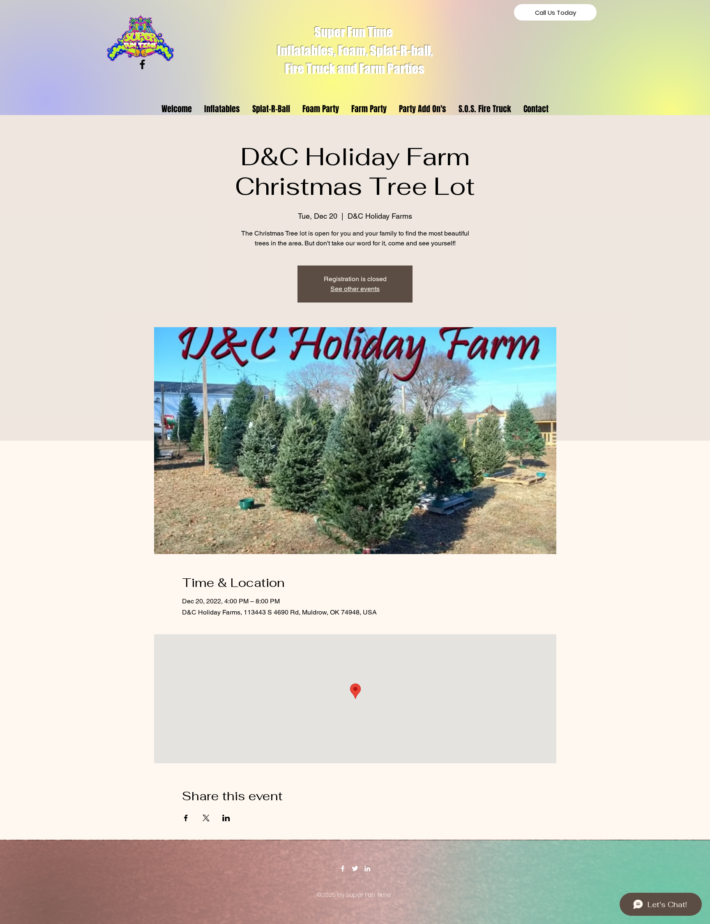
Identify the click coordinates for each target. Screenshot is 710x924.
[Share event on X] (206, 818)
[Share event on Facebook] (186, 818)
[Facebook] (142, 64)
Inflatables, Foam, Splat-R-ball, (355, 50)
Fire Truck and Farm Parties (354, 68)
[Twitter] (355, 868)
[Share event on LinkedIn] (226, 818)
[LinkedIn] (367, 868)
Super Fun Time (354, 32)
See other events (355, 289)
